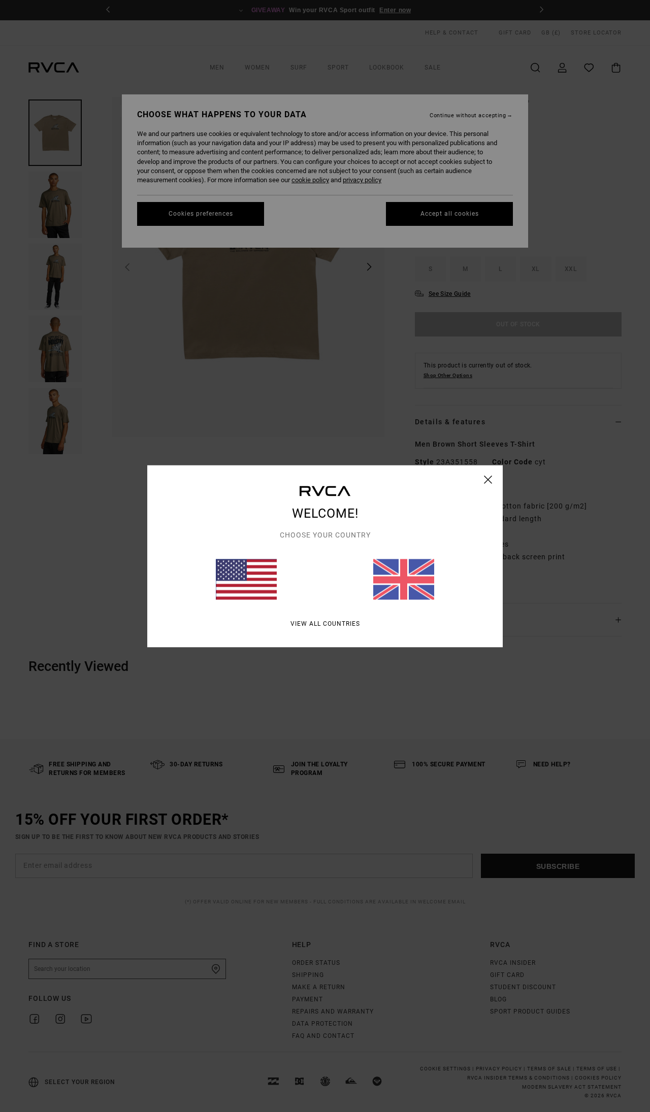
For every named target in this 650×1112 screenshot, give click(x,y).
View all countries (325, 623)
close (488, 479)
